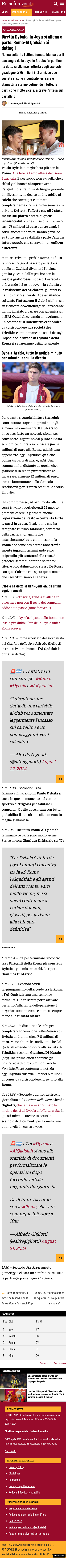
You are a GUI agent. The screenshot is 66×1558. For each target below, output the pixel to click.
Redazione (14, 1479)
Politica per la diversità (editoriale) (27, 1527)
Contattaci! (10, 1451)
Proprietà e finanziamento (23, 1508)
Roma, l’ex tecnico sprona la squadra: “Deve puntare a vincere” (49, 1297)
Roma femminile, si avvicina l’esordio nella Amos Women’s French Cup (17, 1297)
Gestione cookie (59, 1555)
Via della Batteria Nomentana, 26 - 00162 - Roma (27, 1554)
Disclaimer (14, 1473)
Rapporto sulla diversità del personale (29, 1533)
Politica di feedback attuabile (24, 1492)
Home (4, 20)
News (5, 12)
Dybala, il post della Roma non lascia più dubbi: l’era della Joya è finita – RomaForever (33, 622)
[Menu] (62, 3)
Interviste (40, 12)
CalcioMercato (21, 12)
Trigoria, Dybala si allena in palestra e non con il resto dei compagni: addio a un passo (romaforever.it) (32, 602)
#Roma (43, 678)
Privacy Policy (16, 1467)
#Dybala (18, 685)
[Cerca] (55, 3)
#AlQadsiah (41, 685)
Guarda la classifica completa (53, 1363)
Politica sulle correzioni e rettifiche (27, 1514)
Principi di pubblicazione (22, 1486)
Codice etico (15, 1521)
